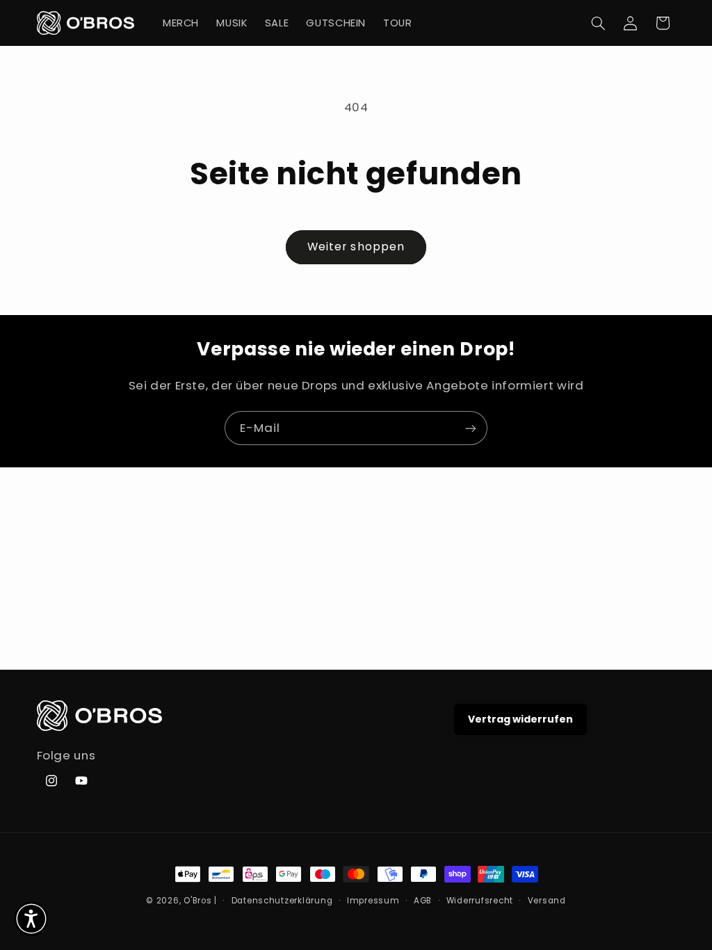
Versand (547, 900)
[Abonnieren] (471, 428)
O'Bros (197, 900)
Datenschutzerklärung (282, 900)
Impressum (373, 900)
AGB (423, 900)
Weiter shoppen (356, 247)
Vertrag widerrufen (520, 719)
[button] (598, 23)
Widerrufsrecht (479, 900)
